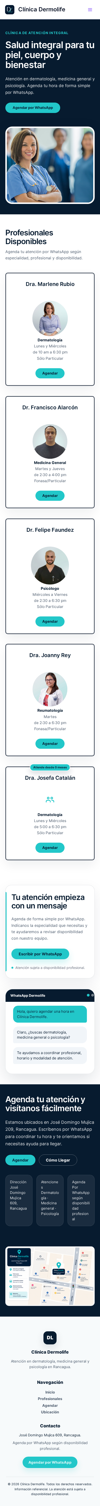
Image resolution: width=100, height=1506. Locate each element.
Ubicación (50, 1412)
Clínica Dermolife (41, 9)
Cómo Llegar (58, 1160)
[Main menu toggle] (90, 10)
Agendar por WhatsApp (33, 107)
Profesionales (50, 1398)
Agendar (50, 373)
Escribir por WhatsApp (40, 954)
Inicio (50, 1392)
